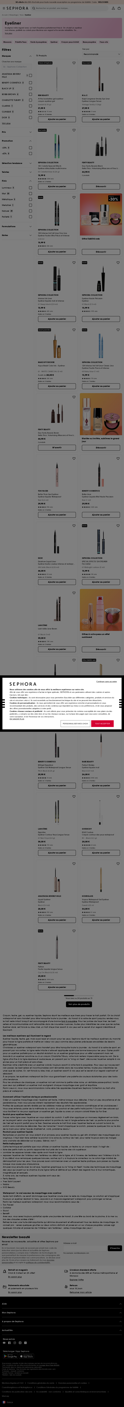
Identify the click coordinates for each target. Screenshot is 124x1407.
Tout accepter (102, 723)
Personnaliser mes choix (75, 723)
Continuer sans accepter (106, 681)
